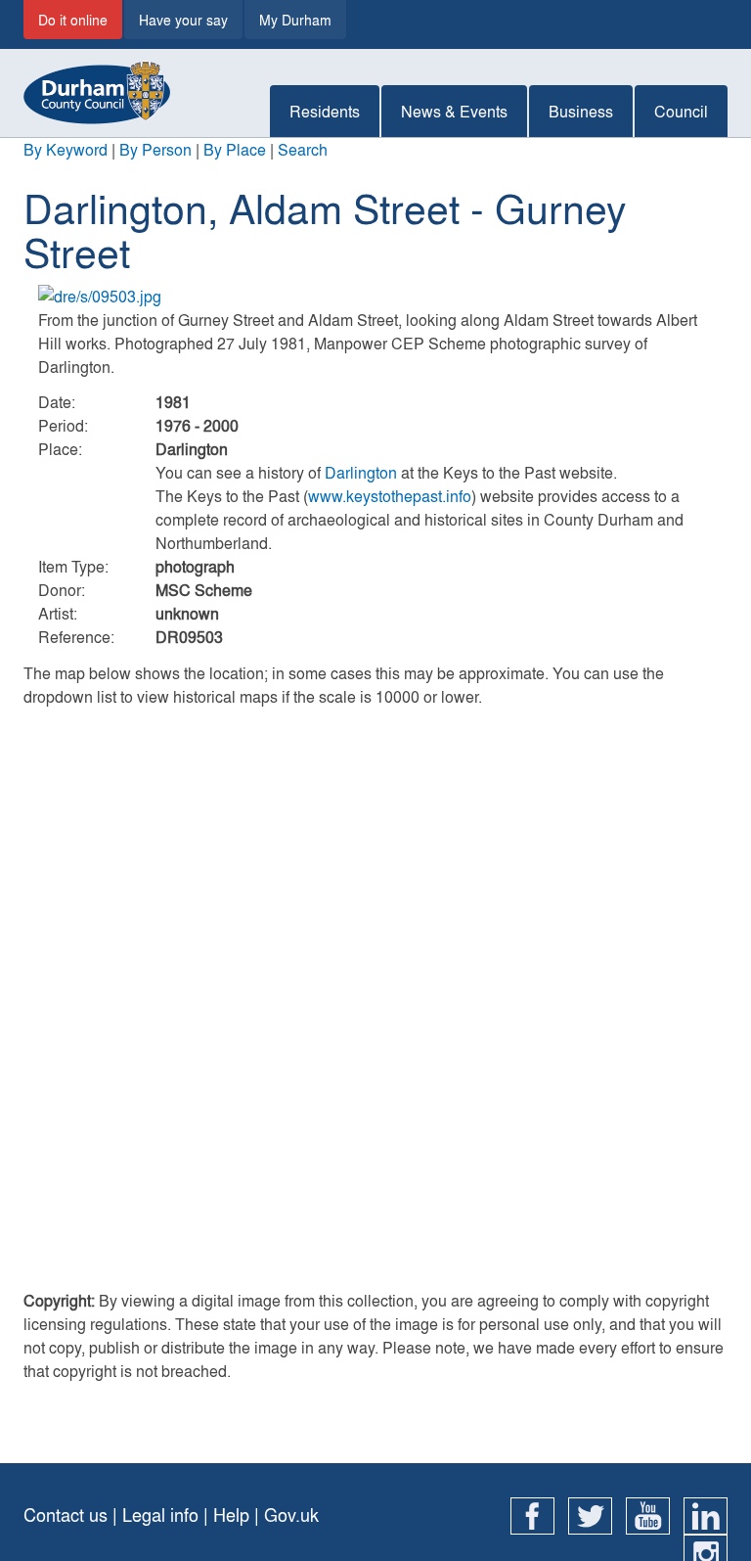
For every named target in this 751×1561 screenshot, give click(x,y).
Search (303, 149)
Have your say (183, 19)
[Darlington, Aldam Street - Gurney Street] (375, 296)
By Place (234, 149)
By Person (155, 149)
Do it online (73, 19)
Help (231, 1514)
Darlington (361, 472)
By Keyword (65, 149)
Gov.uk (291, 1514)
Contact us (65, 1514)
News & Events (454, 111)
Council (681, 111)
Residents (324, 111)
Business (581, 111)
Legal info (160, 1514)
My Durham (295, 19)
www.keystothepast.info (389, 495)
